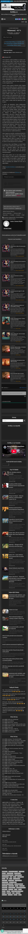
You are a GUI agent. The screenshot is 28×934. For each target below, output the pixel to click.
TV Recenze (9, 893)
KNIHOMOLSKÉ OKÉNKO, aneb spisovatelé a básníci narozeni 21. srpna (17, 675)
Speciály (3, 891)
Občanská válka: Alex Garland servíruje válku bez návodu (17, 361)
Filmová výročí (17, 873)
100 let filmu (4, 871)
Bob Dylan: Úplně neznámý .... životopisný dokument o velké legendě (18, 348)
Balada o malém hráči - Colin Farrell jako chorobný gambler (17, 334)
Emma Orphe (10, 32)
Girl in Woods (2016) (13, 790)
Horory (3, 878)
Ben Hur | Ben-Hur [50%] (13, 771)
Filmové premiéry (18, 875)
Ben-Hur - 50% (11, 768)
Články (20, 895)
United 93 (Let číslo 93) (13, 730)
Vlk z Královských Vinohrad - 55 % (16, 794)
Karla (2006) (11, 820)
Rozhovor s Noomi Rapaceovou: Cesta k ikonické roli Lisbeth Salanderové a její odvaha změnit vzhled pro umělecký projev (13, 709)
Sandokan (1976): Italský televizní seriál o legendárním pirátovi (16, 485)
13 (13, 916)
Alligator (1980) (11, 759)
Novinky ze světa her (19, 884)
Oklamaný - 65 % (14, 30)
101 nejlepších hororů (13, 871)
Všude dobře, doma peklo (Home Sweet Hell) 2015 (14, 694)
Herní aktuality (20, 877)
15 (20, 916)
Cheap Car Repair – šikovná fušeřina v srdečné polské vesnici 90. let (16, 497)
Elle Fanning (5, 218)
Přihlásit (4, 831)
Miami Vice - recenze (13, 722)
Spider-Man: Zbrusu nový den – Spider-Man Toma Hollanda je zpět (17, 534)
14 (17, 916)
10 (3, 916)
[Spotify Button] (24, 19)
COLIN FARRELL (20, 217)
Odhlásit (8, 831)
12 (10, 916)
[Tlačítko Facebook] (17, 19)
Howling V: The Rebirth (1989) (14, 739)
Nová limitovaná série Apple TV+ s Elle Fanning (17, 292)
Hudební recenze (16, 878)
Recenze (16, 886)
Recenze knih (4, 887)
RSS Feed (4, 836)
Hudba (10, 878)
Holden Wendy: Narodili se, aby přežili (16, 740)
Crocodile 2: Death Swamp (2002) (15, 757)
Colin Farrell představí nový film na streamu (16, 276)
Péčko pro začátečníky (13, 719)
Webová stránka (8, 228)
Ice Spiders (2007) (12, 763)
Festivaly (4, 873)
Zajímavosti (18, 893)
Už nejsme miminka (12, 770)
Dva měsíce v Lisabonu (15, 802)
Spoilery (8, 891)
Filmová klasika (10, 873)
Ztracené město (11, 731)
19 (10, 919)
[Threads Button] (19, 19)
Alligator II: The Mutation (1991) (15, 760)
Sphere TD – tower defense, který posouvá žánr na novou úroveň (16, 556)
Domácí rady (21, 871)
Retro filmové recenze (14, 28)
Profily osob (4, 886)
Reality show (11, 886)
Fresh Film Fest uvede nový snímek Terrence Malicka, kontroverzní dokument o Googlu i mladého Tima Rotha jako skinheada (13, 817)
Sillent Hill (10, 727)
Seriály (15, 889)
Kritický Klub (11, 880)
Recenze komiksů (12, 887)
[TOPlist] (4, 900)
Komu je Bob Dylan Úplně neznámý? (17, 373)
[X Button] (16, 19)
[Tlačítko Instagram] (21, 19)
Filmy (11, 877)
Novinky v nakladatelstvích (7, 884)
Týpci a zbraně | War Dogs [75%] (15, 762)
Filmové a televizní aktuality (20, 256)
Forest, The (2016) (12, 782)
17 (3, 919)
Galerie (14, 877)
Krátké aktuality (18, 880)
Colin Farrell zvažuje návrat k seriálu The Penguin (18, 262)
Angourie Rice (12, 217)
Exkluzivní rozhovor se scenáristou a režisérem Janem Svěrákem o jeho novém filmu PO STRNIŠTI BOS (13, 810)
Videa (13, 893)
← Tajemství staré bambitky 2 (14, 239)
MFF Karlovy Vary (12, 882)
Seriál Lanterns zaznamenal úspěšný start (13, 644)
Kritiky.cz (14, 12)
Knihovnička (4, 880)
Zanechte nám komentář (14, 33)
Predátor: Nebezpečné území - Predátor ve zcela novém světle (17, 319)
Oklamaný (17, 172)
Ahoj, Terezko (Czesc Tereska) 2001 (16, 824)
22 (20, 919)
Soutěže (19, 889)
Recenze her (21, 886)
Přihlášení (23, 387)
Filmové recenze (18, 328)
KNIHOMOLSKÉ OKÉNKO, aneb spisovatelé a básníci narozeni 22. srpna (17, 596)
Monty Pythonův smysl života (16, 568)
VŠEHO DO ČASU (13, 609)
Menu (4, 19)
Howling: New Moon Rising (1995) (15, 742)
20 (14, 919)
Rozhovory (11, 889)
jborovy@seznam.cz (13, 856)
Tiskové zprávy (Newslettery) (17, 891)
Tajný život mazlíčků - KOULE (15, 743)
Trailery (3, 893)
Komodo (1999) (16, 822)
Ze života (15, 895)
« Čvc (3, 927)
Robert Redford (11, 751)
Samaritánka (11, 721)
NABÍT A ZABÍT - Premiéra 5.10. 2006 (16, 725)
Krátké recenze (5, 882)
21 (17, 919)
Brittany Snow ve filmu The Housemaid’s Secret (17, 247)
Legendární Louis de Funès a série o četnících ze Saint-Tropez (16, 521)
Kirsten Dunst (12, 218)
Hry (7, 878)
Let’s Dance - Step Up (13, 728)
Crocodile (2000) (12, 756)
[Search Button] (26, 19)
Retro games (4, 889)
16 (24, 916)
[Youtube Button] (22, 19)
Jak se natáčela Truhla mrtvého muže (16, 724)
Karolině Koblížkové (10, 167)
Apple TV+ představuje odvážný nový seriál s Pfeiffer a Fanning (17, 306)
